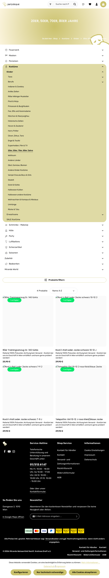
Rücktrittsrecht (64, 468)
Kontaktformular (38, 491)
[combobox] (62, 4)
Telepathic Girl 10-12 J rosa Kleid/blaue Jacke (79, 419)
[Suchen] (75, 4)
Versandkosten (52, 539)
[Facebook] (5, 452)
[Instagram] (13, 452)
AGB (59, 477)
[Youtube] (9, 452)
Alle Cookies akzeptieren (84, 572)
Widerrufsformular (66, 473)
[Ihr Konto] (97, 4)
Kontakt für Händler (66, 450)
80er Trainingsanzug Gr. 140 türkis (20, 350)
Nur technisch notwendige (50, 572)
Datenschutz (90, 459)
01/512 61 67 (38, 464)
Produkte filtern (56, 280)
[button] (102, 50)
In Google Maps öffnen (13, 517)
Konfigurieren (21, 572)
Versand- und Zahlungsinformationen (68, 461)
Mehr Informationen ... (90, 562)
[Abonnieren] (76, 516)
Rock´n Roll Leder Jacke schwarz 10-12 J (76, 350)
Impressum (89, 455)
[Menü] (83, 4)
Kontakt (61, 455)
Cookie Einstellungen (94, 450)
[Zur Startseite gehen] (11, 4)
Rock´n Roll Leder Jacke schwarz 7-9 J (22, 419)
